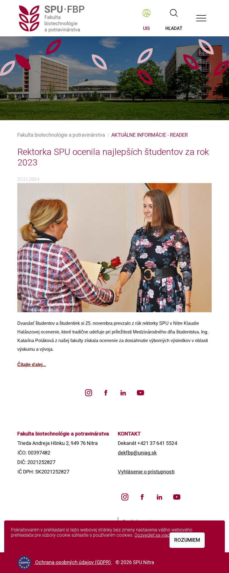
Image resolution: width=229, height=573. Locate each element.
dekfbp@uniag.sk (137, 453)
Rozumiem (187, 540)
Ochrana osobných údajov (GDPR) (73, 562)
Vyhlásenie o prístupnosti (146, 472)
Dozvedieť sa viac (152, 535)
